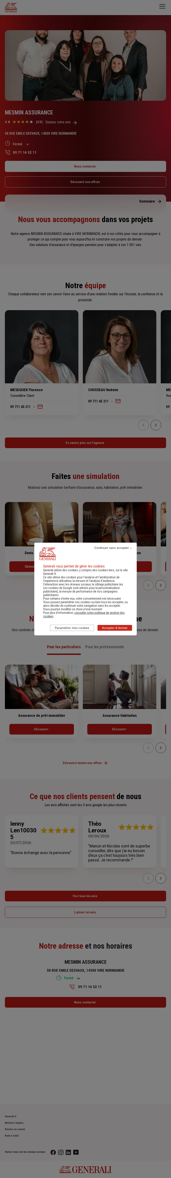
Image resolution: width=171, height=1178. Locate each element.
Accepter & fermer (115, 628)
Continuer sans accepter (111, 548)
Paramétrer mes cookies (72, 628)
